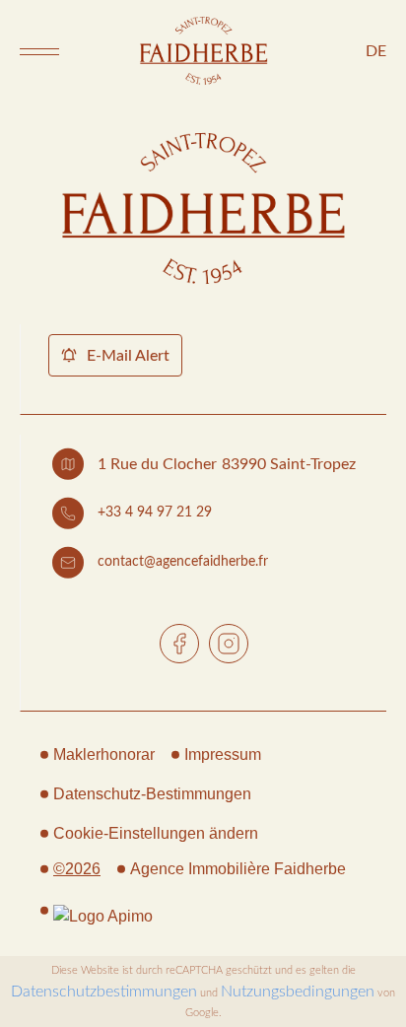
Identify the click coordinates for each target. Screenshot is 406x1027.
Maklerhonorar (104, 754)
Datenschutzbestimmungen (104, 991)
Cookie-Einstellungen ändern (155, 833)
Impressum (222, 754)
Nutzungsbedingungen (297, 991)
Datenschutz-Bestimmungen (152, 794)
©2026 (77, 868)
